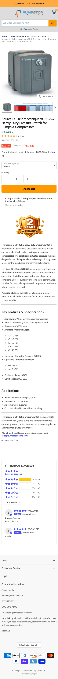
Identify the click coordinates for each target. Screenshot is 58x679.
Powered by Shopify (29, 673)
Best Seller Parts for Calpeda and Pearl (29, 36)
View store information (14, 205)
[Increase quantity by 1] (27, 179)
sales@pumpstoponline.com (14, 435)
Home (4, 36)
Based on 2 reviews (13, 474)
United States (27, 645)
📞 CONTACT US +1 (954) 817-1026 (29, 3)
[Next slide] (54, 107)
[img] (20, 510)
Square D (8, 132)
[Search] (52, 23)
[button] (7, 107)
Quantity (5, 172)
